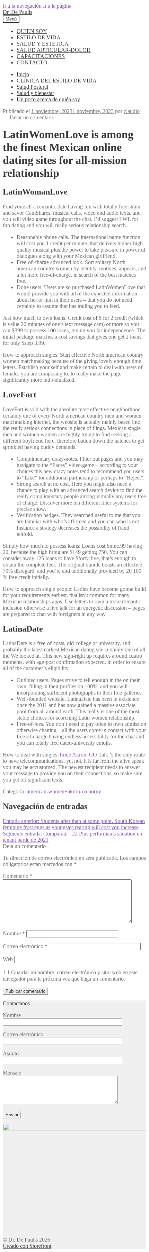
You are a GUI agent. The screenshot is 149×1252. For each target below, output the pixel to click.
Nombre (14, 933)
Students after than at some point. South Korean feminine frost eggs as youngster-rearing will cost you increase (74, 824)
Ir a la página (57, 6)
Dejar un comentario (32, 117)
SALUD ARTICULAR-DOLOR (53, 50)
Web (8, 959)
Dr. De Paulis (17, 12)
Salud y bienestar (35, 93)
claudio (132, 111)
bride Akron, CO (78, 755)
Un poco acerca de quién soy (48, 99)
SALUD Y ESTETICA (43, 44)
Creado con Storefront (27, 1246)
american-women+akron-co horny (64, 791)
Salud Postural (32, 87)
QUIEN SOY (32, 31)
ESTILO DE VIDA (39, 37)
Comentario (18, 876)
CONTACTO (32, 62)
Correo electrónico (25, 946)
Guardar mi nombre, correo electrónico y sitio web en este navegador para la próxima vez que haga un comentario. (70, 975)
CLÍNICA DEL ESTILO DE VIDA (57, 81)
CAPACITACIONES (41, 56)
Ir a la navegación (22, 6)
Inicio (23, 74)
